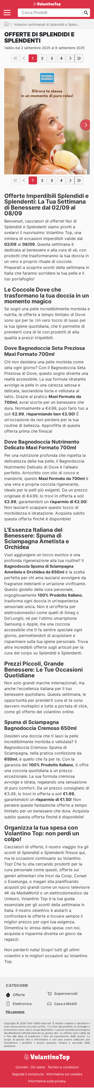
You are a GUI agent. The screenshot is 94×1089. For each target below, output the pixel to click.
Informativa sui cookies (64, 1074)
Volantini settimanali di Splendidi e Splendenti (49, 24)
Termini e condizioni (63, 1067)
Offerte (19, 995)
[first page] (15, 58)
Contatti (22, 1067)
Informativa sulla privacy (47, 1081)
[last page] (79, 58)
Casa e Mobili (65, 1004)
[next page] (70, 58)
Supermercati (65, 993)
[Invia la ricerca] (86, 13)
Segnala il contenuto (28, 1074)
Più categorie (15, 1012)
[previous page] (24, 58)
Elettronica (22, 1004)
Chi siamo (37, 1067)
